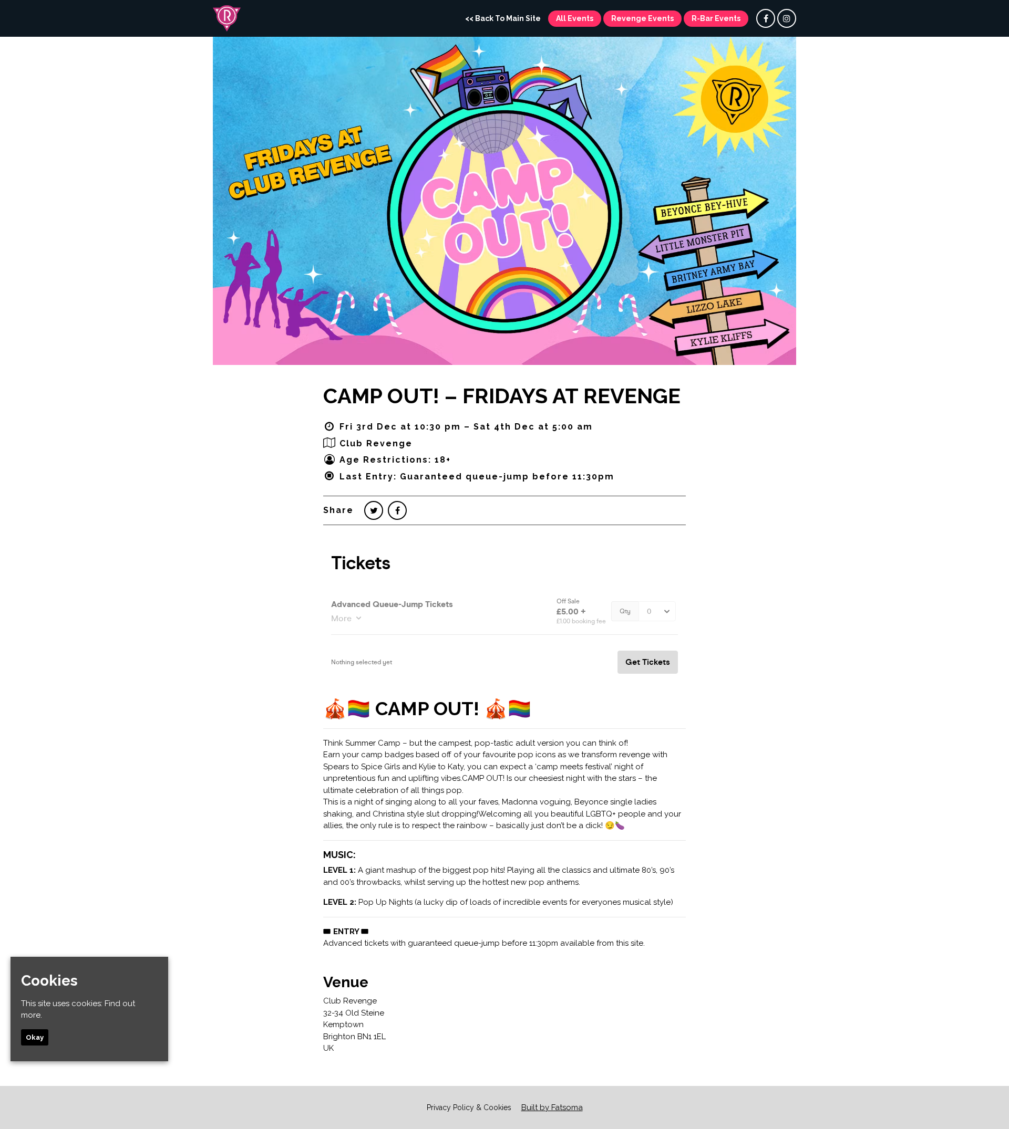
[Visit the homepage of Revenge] (227, 18)
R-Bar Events (716, 18)
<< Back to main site (503, 18)
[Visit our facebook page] (765, 19)
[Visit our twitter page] (373, 511)
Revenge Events (642, 18)
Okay (35, 1037)
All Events (574, 18)
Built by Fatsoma (552, 1107)
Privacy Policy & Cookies (469, 1107)
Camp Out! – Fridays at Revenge (502, 395)
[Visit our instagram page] (786, 19)
